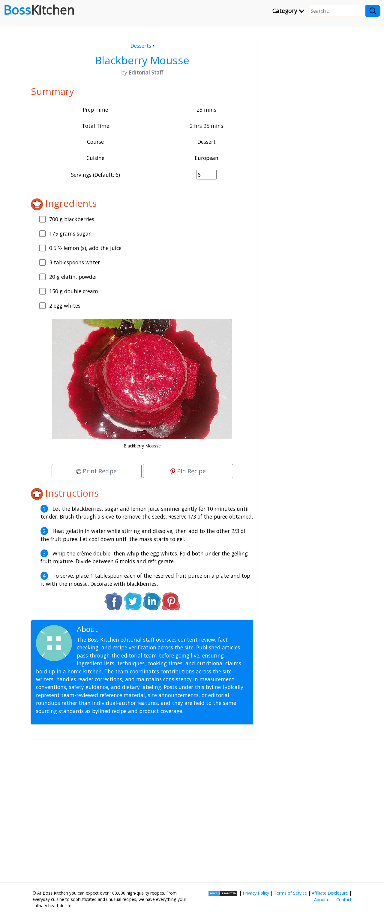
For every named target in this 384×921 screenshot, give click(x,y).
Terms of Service (290, 893)
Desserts (140, 45)
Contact (344, 899)
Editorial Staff (123, 629)
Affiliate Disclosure (330, 893)
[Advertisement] (142, 808)
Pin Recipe (191, 471)
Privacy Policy (256, 893)
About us (323, 899)
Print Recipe (99, 471)
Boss (39, 9)
